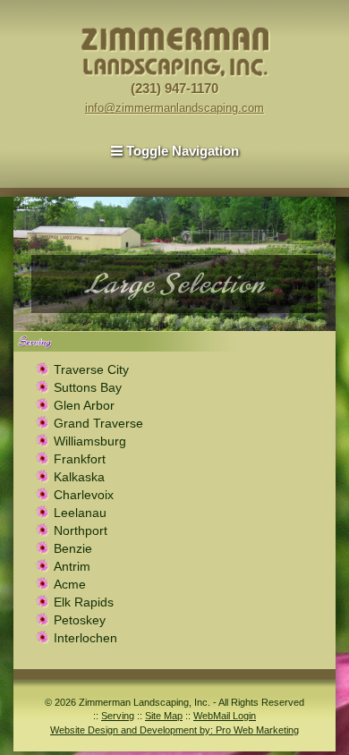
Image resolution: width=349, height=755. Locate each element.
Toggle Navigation (181, 150)
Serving (117, 715)
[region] (174, 264)
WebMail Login (224, 715)
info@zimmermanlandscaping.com (174, 108)
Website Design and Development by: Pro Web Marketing (174, 730)
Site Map (164, 715)
